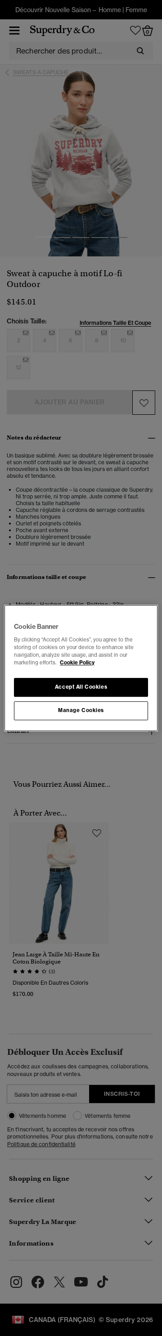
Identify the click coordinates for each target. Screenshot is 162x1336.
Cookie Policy (77, 662)
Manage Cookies (81, 710)
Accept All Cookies (81, 687)
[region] (81, 668)
